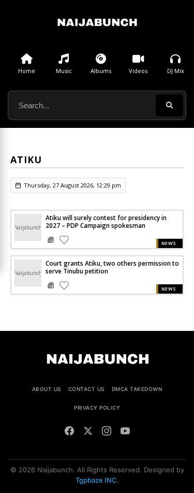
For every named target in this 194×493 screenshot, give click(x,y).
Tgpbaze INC (96, 480)
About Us (46, 389)
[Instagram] (106, 432)
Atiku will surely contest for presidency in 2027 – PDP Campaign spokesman (106, 221)
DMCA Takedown (137, 389)
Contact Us (86, 389)
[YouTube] (125, 432)
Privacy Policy (97, 407)
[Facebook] (69, 432)
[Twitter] (88, 432)
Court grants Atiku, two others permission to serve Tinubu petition (112, 267)
